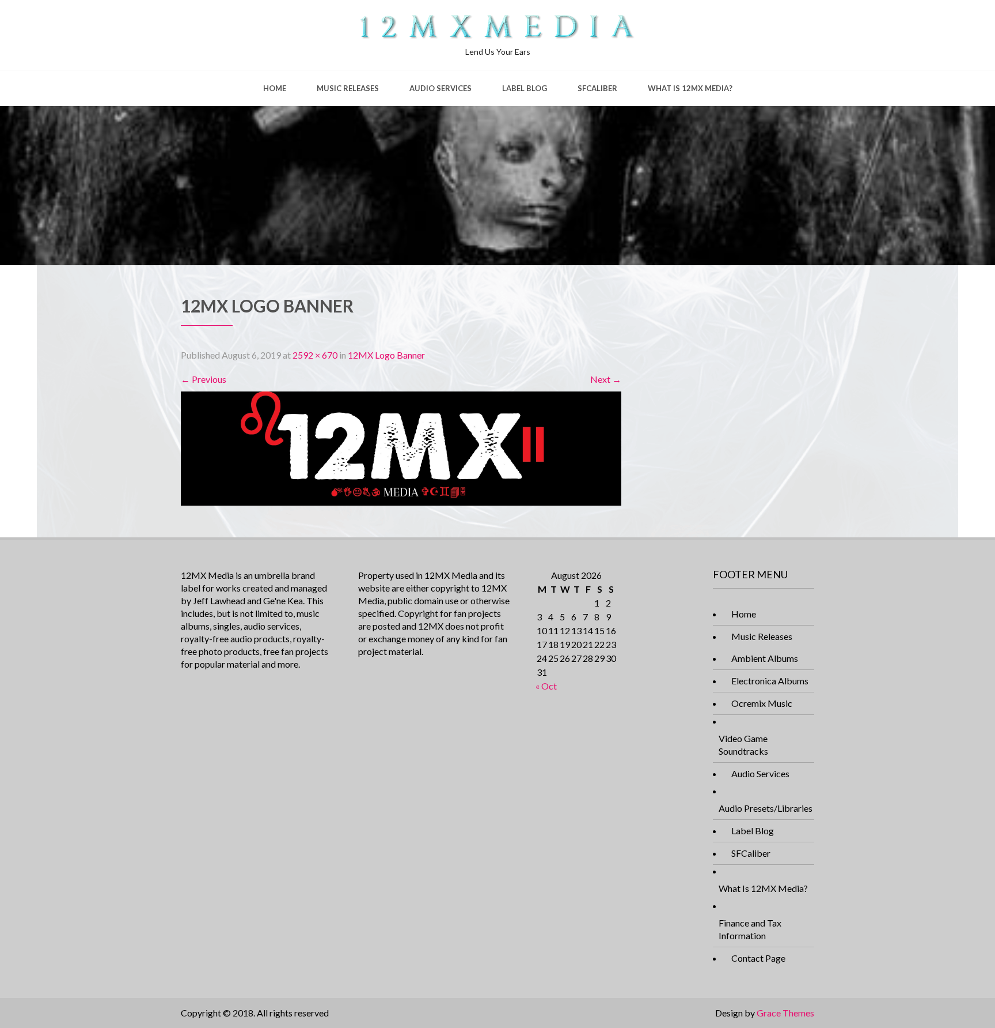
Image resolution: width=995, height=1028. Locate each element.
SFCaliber (597, 88)
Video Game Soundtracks (743, 744)
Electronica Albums (769, 680)
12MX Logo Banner (386, 354)
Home (274, 88)
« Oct (546, 685)
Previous (203, 379)
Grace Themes (785, 1012)
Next (605, 379)
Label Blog (524, 88)
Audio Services (440, 88)
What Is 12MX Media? (690, 88)
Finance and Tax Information (750, 929)
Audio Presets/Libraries (765, 808)
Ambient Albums (764, 658)
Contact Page (758, 957)
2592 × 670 (315, 354)
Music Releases (348, 88)
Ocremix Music (761, 703)
